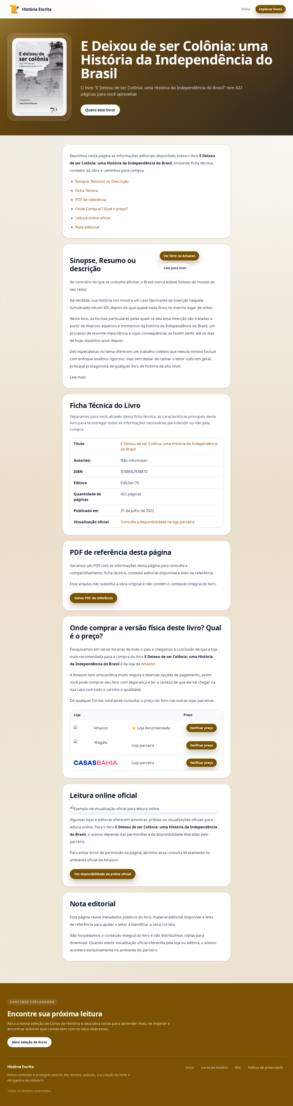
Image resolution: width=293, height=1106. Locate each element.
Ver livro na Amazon (179, 256)
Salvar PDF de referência (93, 598)
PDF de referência (90, 199)
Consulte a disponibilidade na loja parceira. (158, 521)
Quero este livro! (100, 110)
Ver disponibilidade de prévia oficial (102, 874)
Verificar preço (201, 728)
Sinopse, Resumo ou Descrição (102, 181)
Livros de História (214, 1067)
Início (245, 9)
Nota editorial (87, 227)
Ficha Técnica (86, 190)
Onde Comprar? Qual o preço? (101, 208)
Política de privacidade (265, 1067)
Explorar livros (270, 9)
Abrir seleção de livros (29, 1042)
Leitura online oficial (92, 217)
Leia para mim (175, 268)
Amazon (148, 663)
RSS (238, 1067)
